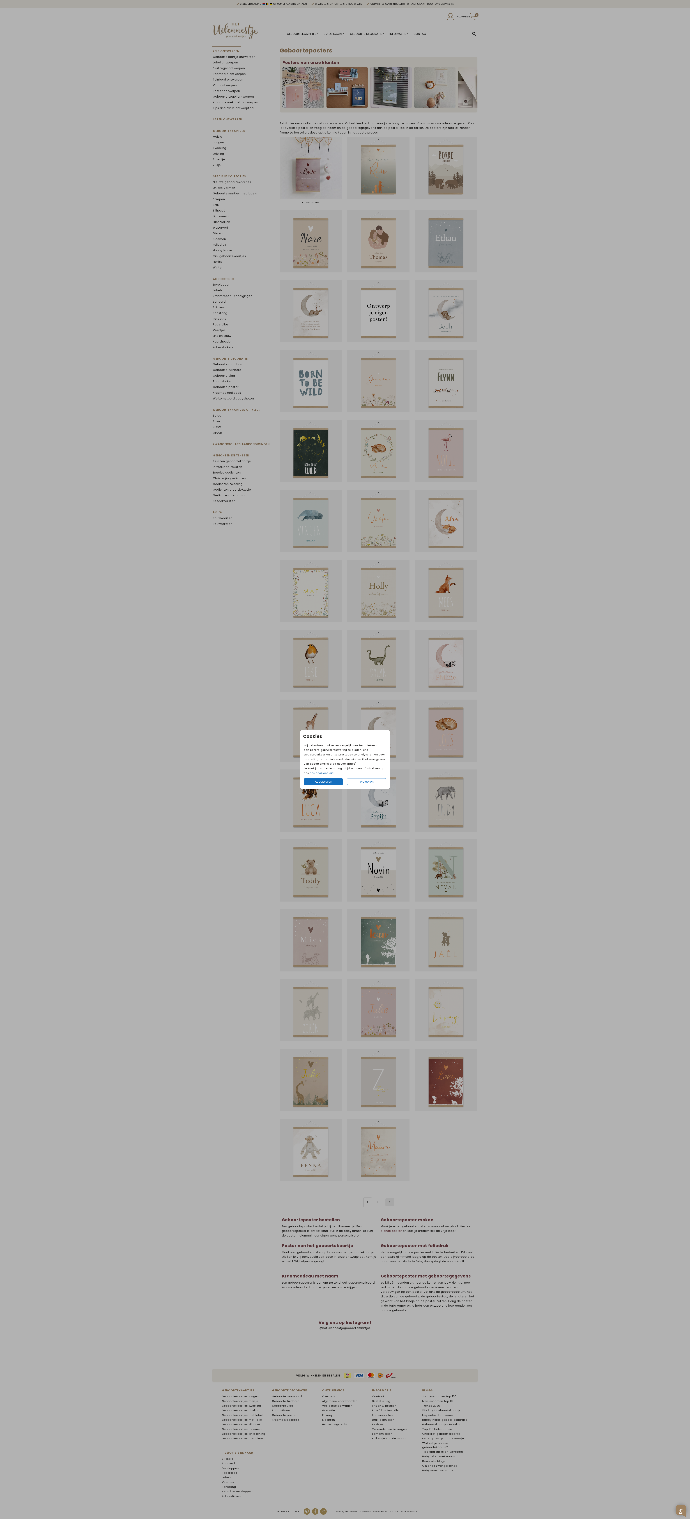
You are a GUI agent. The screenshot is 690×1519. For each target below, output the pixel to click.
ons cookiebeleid (322, 773)
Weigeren (367, 782)
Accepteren (323, 782)
